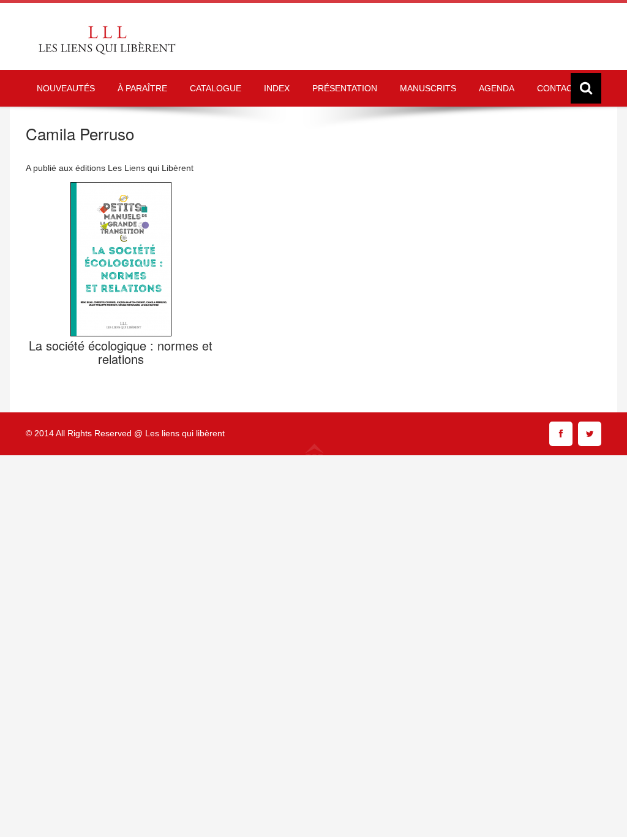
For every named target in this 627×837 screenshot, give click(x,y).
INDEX (277, 88)
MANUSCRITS (428, 88)
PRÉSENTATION (344, 88)
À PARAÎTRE (142, 88)
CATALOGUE (215, 88)
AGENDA (496, 88)
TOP (314, 456)
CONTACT (557, 88)
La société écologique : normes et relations (120, 352)
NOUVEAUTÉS (66, 88)
